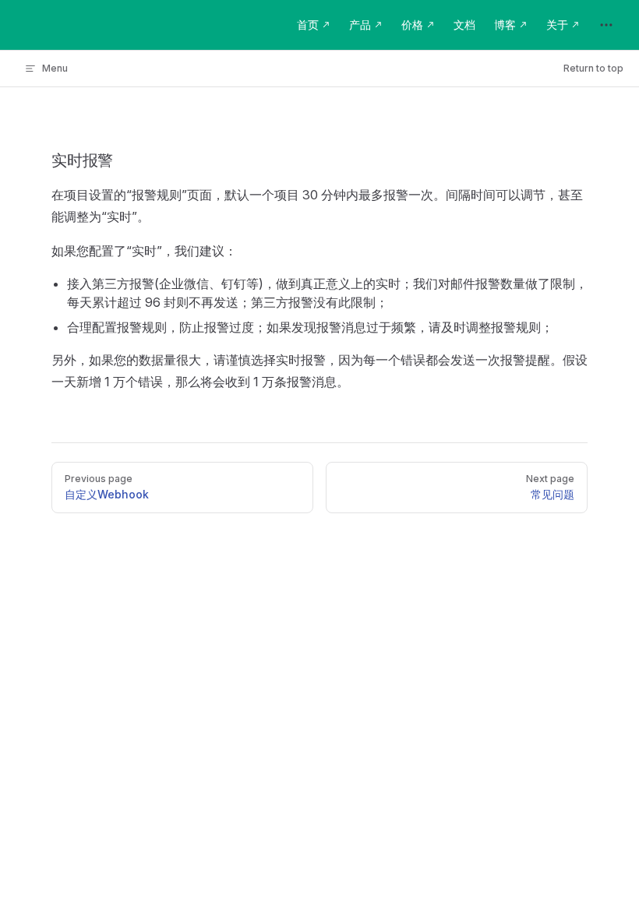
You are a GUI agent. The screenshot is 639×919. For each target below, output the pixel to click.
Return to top (593, 68)
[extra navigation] (606, 25)
